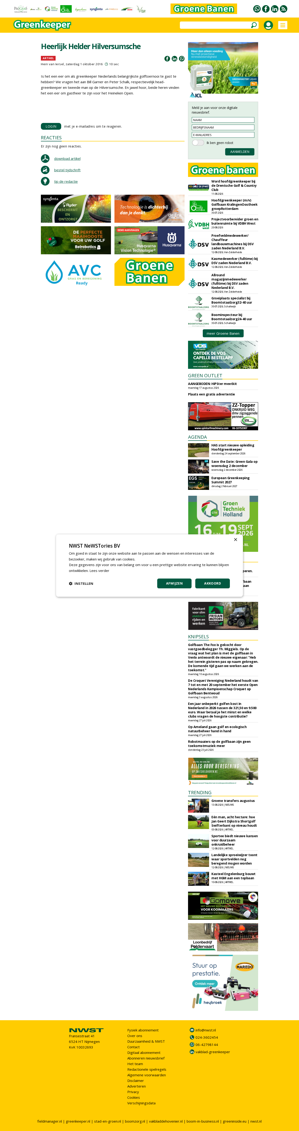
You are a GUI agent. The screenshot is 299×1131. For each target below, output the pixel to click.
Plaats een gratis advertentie (211, 394)
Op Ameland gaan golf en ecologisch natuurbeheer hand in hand (217, 729)
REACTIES (51, 137)
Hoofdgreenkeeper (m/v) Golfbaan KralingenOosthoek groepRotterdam (234, 204)
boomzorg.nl (135, 1121)
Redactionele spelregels (146, 1069)
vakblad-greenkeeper (213, 1051)
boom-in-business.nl (203, 1121)
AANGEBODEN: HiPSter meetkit (212, 383)
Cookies (133, 1097)
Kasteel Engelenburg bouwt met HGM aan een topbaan (233, 876)
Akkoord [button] (212, 583)
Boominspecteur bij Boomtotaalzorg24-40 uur (231, 316)
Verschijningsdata (141, 1103)
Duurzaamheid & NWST (146, 1041)
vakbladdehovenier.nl (166, 1121)
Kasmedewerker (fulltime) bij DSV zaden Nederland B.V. (234, 260)
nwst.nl (256, 1121)
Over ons (134, 1035)
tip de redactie (66, 181)
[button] (81, 583)
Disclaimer (135, 1080)
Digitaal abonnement (143, 1052)
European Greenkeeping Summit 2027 (230, 480)
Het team (135, 1063)
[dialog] (149, 565)
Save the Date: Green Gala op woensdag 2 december (234, 463)
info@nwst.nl (206, 1030)
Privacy (133, 1091)
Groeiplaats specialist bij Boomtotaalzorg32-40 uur (231, 300)
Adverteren (136, 1086)
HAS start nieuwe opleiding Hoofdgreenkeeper (232, 447)
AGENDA (197, 437)
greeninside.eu (234, 1121)
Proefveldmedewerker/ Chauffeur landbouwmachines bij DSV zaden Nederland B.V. (232, 241)
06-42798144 (207, 1044)
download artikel (67, 158)
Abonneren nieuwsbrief (145, 1058)
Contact (133, 1047)
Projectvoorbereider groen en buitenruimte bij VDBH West (234, 221)
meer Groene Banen (223, 333)
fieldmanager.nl (49, 1121)
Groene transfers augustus (233, 800)
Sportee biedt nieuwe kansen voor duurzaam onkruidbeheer (234, 840)
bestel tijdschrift (67, 170)
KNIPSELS (198, 636)
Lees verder (99, 570)
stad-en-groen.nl (107, 1121)
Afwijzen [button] (174, 583)
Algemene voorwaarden (146, 1075)
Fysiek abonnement (143, 1030)
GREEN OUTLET (205, 375)
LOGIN (51, 126)
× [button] (235, 540)
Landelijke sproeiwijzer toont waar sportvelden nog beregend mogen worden (234, 859)
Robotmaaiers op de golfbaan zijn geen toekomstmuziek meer (219, 743)
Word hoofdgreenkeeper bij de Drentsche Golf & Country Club (234, 185)
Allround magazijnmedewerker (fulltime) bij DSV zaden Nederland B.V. (229, 281)
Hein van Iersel (52, 64)
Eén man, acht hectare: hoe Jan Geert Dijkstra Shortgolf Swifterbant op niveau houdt (234, 821)
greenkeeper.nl (78, 1121)
